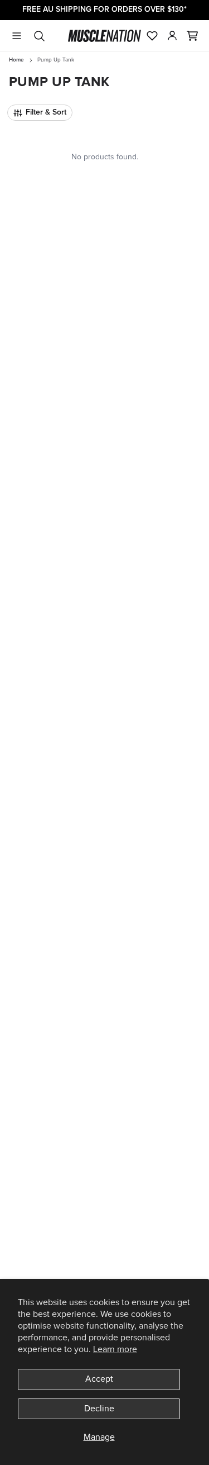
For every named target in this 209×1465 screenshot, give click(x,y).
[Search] (39, 36)
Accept (99, 1378)
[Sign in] (172, 36)
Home (16, 60)
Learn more (115, 1349)
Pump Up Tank (55, 60)
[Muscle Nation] (104, 36)
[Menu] (17, 36)
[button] (192, 36)
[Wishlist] (152, 36)
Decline (99, 1408)
